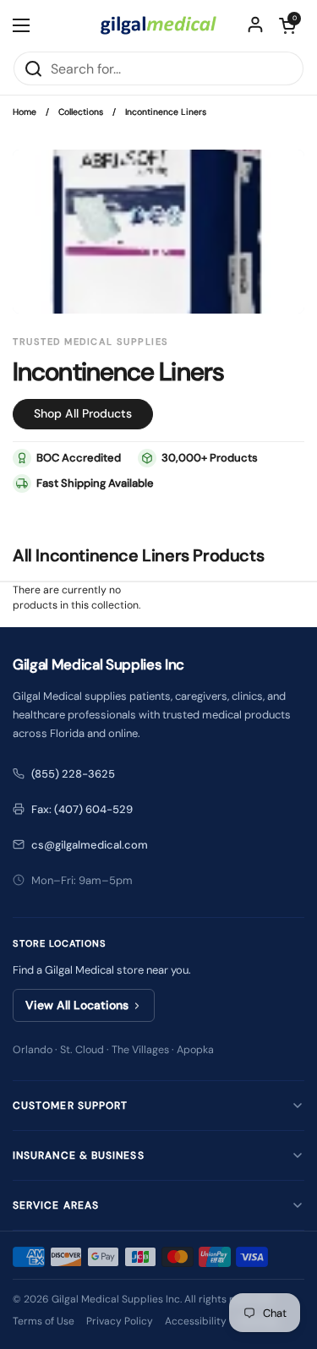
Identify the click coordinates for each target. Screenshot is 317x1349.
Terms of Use (43, 1321)
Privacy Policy (119, 1321)
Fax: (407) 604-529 (82, 809)
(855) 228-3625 (73, 774)
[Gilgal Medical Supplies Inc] (158, 25)
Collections (80, 111)
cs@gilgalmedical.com (89, 845)
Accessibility (196, 1321)
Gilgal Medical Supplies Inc (116, 1299)
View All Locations (76, 1005)
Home (24, 111)
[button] (287, 25)
